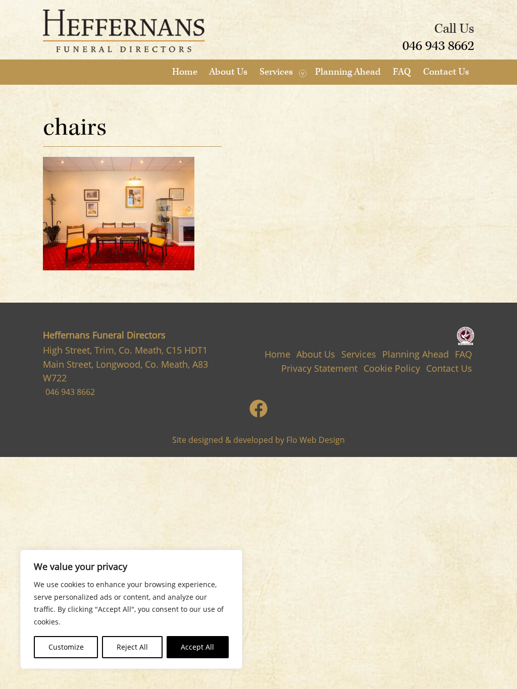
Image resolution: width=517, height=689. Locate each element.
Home (184, 72)
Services (276, 72)
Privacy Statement (319, 368)
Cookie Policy (392, 368)
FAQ (402, 72)
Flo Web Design (315, 439)
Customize (66, 647)
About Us (228, 72)
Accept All (197, 647)
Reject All (132, 647)
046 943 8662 (438, 45)
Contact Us (446, 72)
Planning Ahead (348, 72)
